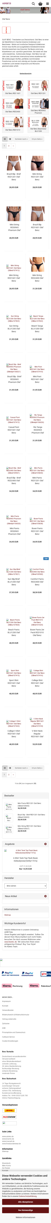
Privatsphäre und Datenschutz (13, 1032)
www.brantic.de (10, 942)
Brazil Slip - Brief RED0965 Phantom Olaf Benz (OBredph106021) (14, 379)
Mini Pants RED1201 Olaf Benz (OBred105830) (37, 481)
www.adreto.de (7, 1136)
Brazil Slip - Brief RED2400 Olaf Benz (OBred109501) (14, 481)
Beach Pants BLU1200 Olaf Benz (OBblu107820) (14, 633)
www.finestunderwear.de (11, 1144)
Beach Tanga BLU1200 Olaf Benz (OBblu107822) (37, 329)
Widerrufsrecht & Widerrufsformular (15, 1015)
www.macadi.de (8, 1141)
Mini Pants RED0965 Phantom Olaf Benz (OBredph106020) (14, 531)
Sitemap (7, 915)
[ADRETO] (5, 3)
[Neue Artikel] (45, 896)
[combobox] (21, 139)
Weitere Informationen (25, 1217)
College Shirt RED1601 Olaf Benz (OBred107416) (37, 683)
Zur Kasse (6, 1168)
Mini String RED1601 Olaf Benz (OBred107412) (14, 278)
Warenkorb (6, 1163)
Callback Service (8, 1037)
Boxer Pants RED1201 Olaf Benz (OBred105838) (37, 531)
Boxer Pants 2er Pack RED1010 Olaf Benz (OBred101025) (37, 633)
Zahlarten (5, 1024)
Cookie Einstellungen (10, 1041)
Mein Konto (6, 1166)
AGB (3, 1028)
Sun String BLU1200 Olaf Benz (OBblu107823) (14, 329)
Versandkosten (8, 1010)
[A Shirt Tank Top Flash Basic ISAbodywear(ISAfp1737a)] (25, 851)
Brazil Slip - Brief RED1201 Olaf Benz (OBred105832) (14, 177)
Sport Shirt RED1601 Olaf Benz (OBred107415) (14, 683)
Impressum (6, 1001)
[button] (5, 139)
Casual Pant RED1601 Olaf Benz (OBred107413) (14, 430)
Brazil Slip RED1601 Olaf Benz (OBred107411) (37, 227)
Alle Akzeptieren (25, 1202)
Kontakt (5, 1006)
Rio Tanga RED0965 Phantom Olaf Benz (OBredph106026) (38, 430)
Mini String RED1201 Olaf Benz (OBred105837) (37, 177)
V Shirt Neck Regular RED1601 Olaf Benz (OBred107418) (37, 734)
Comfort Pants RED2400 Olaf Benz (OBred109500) (37, 582)
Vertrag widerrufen (9, 1019)
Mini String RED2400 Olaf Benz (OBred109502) (37, 278)
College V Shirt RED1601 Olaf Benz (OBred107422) (14, 734)
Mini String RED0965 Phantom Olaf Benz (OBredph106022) (14, 227)
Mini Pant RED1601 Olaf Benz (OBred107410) (37, 379)
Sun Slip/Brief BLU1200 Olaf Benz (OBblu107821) (14, 582)
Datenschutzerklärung (28, 1196)
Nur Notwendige (25, 1210)
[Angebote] (45, 844)
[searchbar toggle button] (33, 3)
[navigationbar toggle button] (47, 3)
